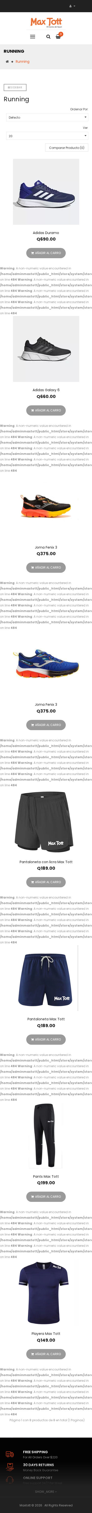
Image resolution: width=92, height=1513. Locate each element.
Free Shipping (35, 1452)
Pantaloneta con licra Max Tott (46, 861)
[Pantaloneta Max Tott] (46, 978)
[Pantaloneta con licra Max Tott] (46, 821)
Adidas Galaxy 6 (46, 390)
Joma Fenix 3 (46, 547)
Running (22, 61)
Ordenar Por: (79, 109)
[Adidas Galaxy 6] (46, 349)
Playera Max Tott (46, 1333)
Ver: (85, 128)
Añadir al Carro (48, 253)
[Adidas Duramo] (46, 192)
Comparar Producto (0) (66, 148)
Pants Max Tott (46, 1176)
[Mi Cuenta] (72, 6)
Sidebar (16, 87)
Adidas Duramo (46, 232)
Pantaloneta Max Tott (46, 1019)
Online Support (38, 1477)
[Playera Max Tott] (46, 1293)
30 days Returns (38, 1464)
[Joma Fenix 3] (46, 506)
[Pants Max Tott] (46, 1135)
